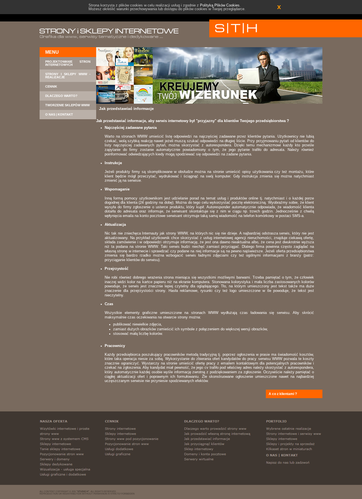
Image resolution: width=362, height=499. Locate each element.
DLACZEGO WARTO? (61, 95)
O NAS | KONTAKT (59, 114)
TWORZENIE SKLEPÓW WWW (67, 105)
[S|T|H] (236, 28)
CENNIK (51, 86)
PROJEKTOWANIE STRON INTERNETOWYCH (67, 63)
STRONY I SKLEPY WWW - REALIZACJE (67, 76)
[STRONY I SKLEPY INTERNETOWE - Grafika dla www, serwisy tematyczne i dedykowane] (109, 34)
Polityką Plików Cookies (220, 5)
